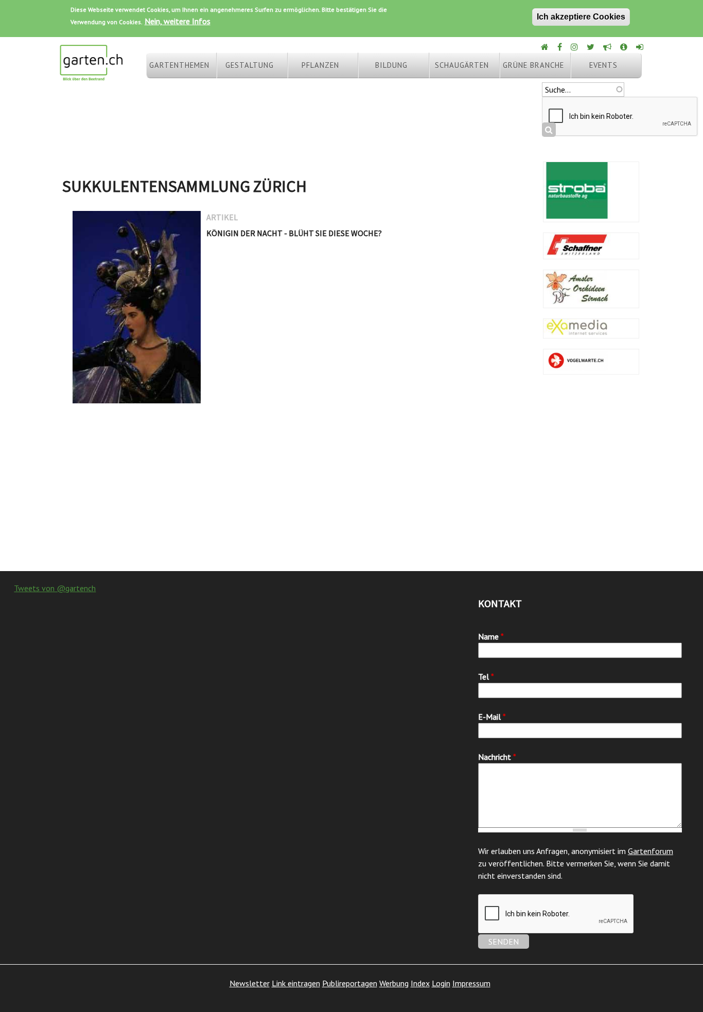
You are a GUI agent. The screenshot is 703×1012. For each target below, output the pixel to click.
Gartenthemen (179, 65)
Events (603, 65)
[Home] (545, 47)
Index (420, 983)
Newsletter (250, 983)
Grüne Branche (533, 65)
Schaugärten (462, 65)
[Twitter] (591, 47)
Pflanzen (320, 65)
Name (491, 636)
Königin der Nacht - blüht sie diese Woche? (294, 233)
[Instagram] (575, 47)
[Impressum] (624, 47)
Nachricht (497, 757)
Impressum (471, 983)
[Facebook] (560, 47)
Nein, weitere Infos (177, 21)
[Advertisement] (351, 489)
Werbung (394, 983)
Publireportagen (349, 983)
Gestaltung (249, 65)
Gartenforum (650, 851)
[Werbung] (608, 47)
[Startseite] (91, 76)
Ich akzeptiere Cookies (581, 16)
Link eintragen (296, 983)
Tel (486, 676)
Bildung (391, 65)
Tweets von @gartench (55, 588)
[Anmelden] (640, 47)
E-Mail (492, 717)
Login (441, 983)
